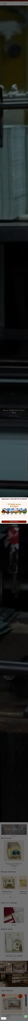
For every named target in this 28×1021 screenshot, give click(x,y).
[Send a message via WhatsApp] (25, 1016)
